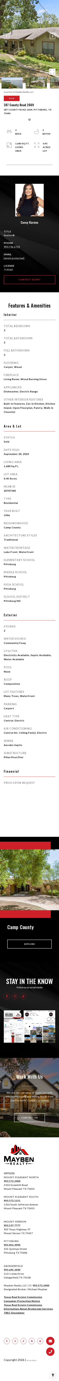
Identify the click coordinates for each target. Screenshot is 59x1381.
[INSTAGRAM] (15, 996)
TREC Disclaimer (14, 1312)
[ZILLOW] (40, 1341)
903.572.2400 (12, 1181)
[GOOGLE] (32, 1341)
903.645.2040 (12, 1269)
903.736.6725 (12, 246)
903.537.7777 (12, 1225)
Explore (29, 944)
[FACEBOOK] (7, 996)
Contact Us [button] (29, 1117)
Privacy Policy (32, 1360)
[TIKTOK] (23, 996)
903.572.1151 (12, 1200)
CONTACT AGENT (30, 279)
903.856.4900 (12, 1244)
